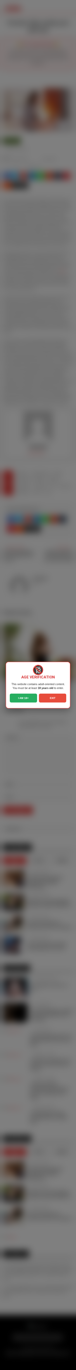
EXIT (53, 698)
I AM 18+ (23, 698)
